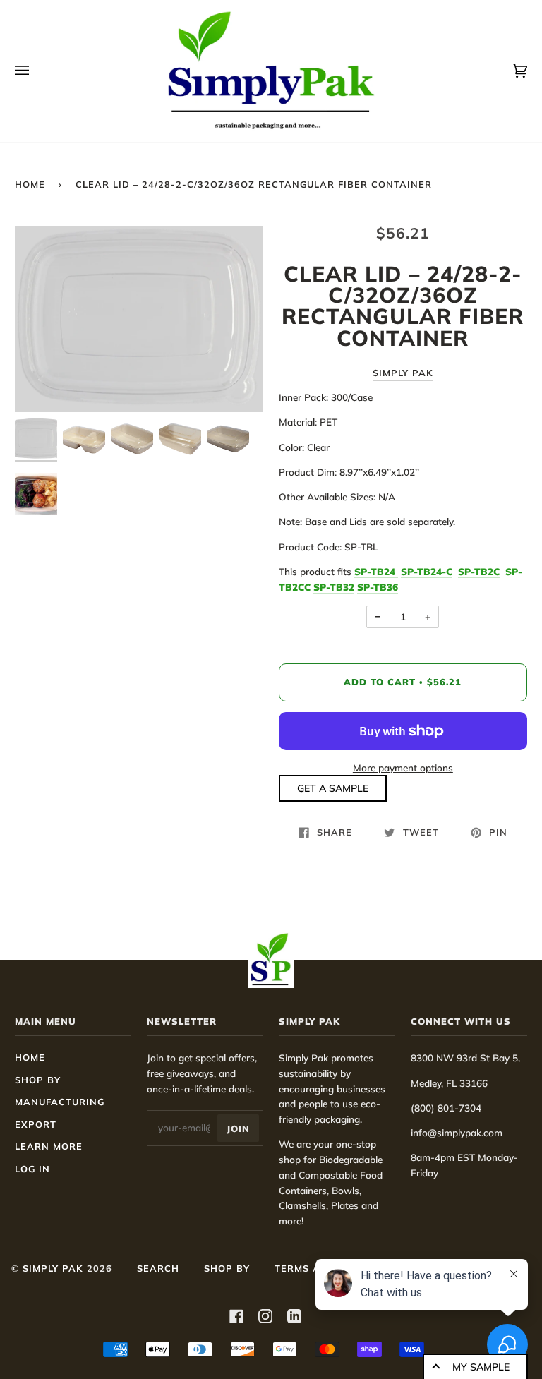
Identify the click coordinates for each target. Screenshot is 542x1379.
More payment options (403, 767)
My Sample (481, 1367)
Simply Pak (403, 372)
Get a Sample (332, 788)
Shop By (38, 1079)
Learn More (49, 1146)
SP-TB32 (333, 587)
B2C (479, 571)
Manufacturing (59, 1101)
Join (238, 1128)
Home (30, 184)
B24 (374, 571)
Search (158, 1268)
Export (35, 1124)
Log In (32, 1168)
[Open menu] (36, 71)
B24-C (426, 571)
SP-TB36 (377, 587)
